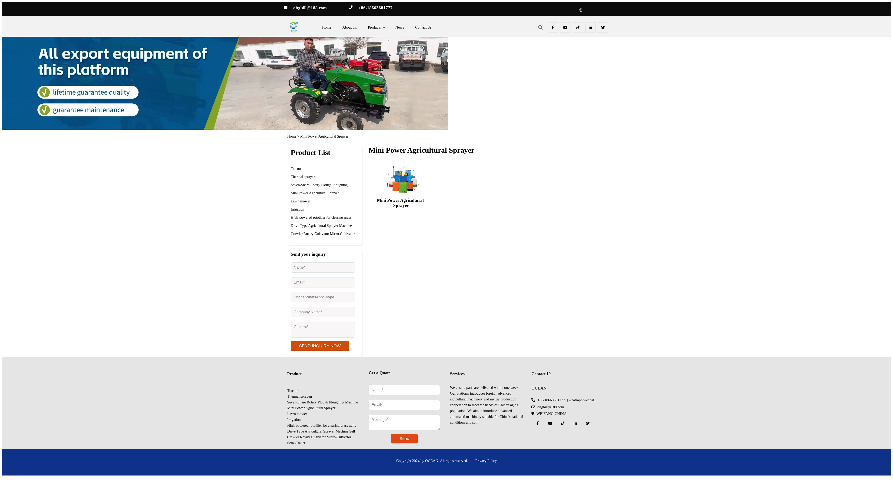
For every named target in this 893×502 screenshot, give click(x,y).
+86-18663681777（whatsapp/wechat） (567, 400)
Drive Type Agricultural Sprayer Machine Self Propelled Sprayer (321, 229)
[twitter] (603, 27)
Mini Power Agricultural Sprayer (324, 136)
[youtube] (565, 27)
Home (291, 136)
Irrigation (297, 209)
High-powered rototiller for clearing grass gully (321, 220)
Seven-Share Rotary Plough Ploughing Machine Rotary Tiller (319, 188)
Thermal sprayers (303, 177)
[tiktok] (578, 27)
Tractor (296, 169)
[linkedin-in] (590, 27)
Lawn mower (300, 201)
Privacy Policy (486, 461)
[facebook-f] (553, 27)
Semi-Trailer (296, 443)
